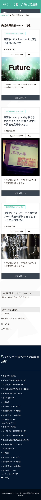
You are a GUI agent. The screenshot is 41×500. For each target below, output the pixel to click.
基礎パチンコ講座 (9, 376)
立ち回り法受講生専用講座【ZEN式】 (16, 389)
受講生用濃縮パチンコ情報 (12, 393)
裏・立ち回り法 (8, 398)
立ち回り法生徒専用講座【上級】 (15, 380)
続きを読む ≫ (20, 98)
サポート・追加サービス (11, 406)
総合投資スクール (9, 419)
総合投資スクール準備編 (11, 415)
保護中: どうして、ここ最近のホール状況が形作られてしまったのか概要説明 (20, 216)
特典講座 (6, 402)
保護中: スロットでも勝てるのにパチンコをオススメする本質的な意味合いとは (20, 121)
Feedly (6, 478)
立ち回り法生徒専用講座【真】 (14, 385)
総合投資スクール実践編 (11, 411)
